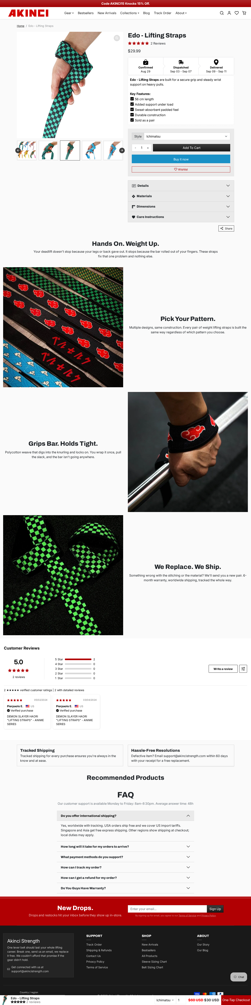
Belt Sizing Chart (152, 967)
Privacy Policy (208, 915)
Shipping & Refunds (99, 950)
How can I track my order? (81, 867)
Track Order (162, 13)
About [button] (180, 13)
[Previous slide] (18, 150)
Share (228, 228)
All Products (149, 956)
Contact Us (93, 956)
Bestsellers (86, 13)
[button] (222, 13)
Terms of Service (187, 915)
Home (20, 25)
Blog (146, 13)
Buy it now (181, 159)
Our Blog (202, 950)
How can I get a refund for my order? (89, 877)
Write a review (223, 669)
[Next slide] (122, 150)
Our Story (203, 944)
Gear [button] (67, 13)
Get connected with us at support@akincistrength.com (30, 969)
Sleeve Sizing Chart (154, 961)
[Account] (229, 13)
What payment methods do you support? (92, 857)
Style (138, 136)
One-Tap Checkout (236, 1000)
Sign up (215, 909)
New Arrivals (107, 13)
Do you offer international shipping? (88, 815)
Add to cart (191, 148)
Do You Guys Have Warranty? (83, 888)
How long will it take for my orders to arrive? (95, 846)
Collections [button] (128, 13)
